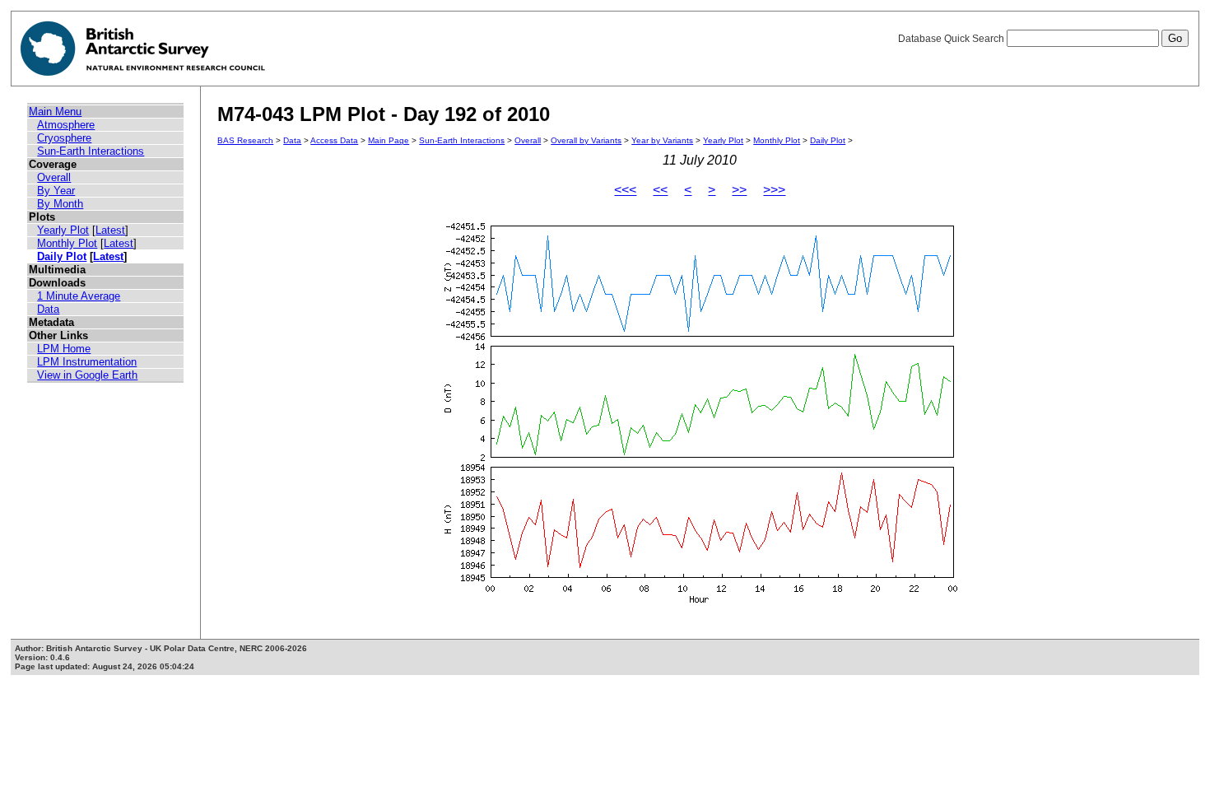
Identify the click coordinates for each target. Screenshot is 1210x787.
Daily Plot (61, 256)
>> (739, 190)
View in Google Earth (87, 375)
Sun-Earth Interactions (90, 151)
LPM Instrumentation (87, 362)
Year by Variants (662, 140)
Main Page (388, 140)
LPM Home (64, 348)
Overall (54, 177)
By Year (56, 190)
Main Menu (55, 111)
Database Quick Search (952, 38)
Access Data (334, 140)
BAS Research (245, 140)
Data (48, 309)
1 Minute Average (78, 296)
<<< (625, 190)
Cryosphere (64, 138)
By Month (60, 204)
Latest (110, 230)
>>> (774, 190)
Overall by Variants (586, 140)
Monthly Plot (67, 243)
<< (660, 190)
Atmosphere (66, 125)
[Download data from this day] (699, 603)
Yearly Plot (63, 230)
